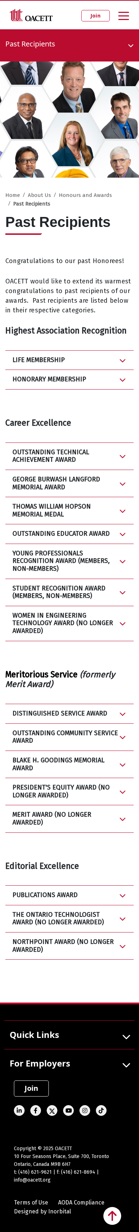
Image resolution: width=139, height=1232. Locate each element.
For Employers (40, 1063)
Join (96, 15)
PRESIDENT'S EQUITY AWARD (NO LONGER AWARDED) (61, 791)
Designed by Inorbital (42, 1211)
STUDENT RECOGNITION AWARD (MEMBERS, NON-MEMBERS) (58, 592)
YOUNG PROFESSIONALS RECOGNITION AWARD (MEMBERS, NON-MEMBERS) (61, 561)
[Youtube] (68, 1110)
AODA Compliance (81, 1202)
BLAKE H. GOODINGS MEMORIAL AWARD (58, 764)
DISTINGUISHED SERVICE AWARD (59, 713)
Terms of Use (31, 1202)
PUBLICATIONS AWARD (45, 895)
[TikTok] (101, 1110)
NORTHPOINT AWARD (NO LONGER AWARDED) (63, 946)
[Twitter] (52, 1110)
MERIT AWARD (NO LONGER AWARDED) (51, 818)
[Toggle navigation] (123, 15)
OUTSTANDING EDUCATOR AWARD (61, 534)
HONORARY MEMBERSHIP (49, 379)
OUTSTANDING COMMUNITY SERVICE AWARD (65, 737)
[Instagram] (84, 1110)
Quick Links (34, 1034)
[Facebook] (35, 1110)
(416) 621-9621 (35, 1172)
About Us (39, 195)
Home (12, 195)
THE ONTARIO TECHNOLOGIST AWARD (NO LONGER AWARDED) (58, 918)
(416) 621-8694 (78, 1172)
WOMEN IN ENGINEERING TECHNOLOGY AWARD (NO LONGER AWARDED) (62, 623)
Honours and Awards (85, 195)
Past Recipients (31, 204)
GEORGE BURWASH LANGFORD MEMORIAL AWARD (56, 483)
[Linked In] (19, 1110)
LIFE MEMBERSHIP (38, 360)
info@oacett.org (32, 1180)
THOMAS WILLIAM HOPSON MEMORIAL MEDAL (51, 510)
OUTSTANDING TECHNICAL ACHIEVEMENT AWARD (50, 456)
